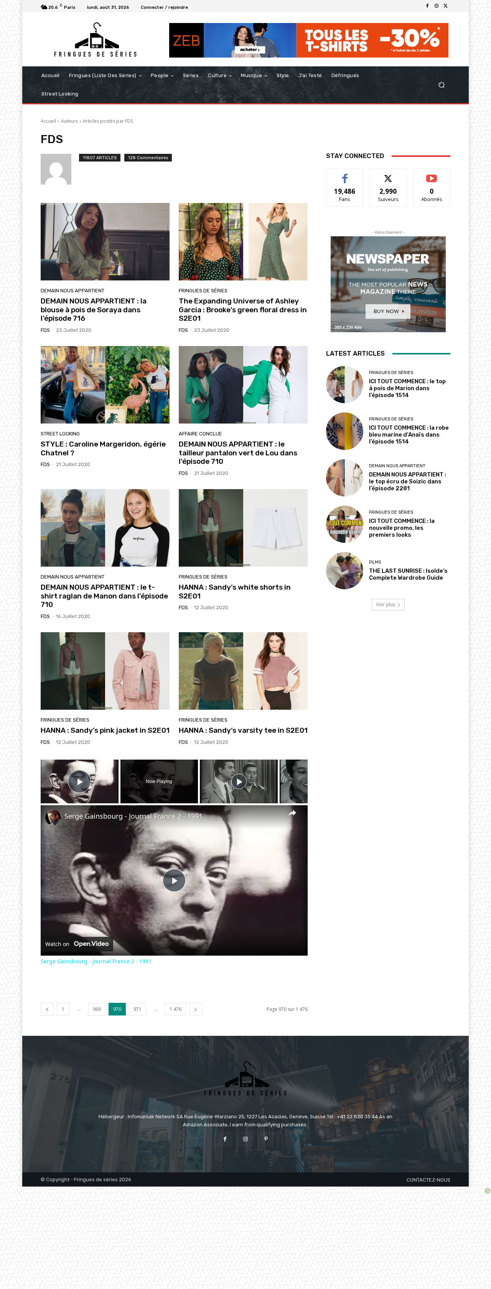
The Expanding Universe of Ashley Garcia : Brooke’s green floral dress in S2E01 (243, 310)
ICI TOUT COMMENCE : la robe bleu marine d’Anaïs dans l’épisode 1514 (409, 434)
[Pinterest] (266, 1139)
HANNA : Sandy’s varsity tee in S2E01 (243, 730)
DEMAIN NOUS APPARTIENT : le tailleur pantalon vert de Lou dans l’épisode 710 (238, 453)
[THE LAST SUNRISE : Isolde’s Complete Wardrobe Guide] (344, 570)
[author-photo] (60, 169)
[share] (292, 812)
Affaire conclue (200, 433)
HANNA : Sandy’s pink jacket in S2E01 (105, 730)
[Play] (239, 781)
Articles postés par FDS (108, 121)
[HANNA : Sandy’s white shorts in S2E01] (243, 528)
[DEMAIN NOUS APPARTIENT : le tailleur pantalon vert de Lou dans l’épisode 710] (243, 385)
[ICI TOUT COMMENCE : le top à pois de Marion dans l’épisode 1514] (344, 384)
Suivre (388, 174)
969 (97, 1009)
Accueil (48, 121)
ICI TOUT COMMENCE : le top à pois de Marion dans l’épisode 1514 (407, 388)
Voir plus (385, 604)
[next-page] (195, 1009)
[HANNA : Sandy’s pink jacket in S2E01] (105, 671)
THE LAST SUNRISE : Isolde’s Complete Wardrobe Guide (408, 574)
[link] (53, 817)
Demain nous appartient (72, 290)
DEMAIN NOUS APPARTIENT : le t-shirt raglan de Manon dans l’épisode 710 (104, 596)
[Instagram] (436, 6)
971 (137, 1009)
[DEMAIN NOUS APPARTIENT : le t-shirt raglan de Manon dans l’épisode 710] (105, 528)
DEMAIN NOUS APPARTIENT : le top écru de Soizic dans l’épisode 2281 (407, 481)
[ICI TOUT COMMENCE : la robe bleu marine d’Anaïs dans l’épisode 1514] (344, 431)
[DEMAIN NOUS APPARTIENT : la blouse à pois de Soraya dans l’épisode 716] (105, 241)
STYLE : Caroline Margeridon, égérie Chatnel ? (103, 448)
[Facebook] (427, 6)
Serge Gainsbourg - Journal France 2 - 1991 (133, 816)
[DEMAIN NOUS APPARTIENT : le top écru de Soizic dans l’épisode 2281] (344, 477)
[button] (441, 85)
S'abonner (432, 174)
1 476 (175, 1009)
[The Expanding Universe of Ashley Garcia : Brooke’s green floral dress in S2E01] (243, 241)
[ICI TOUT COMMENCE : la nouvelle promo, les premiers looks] (344, 524)
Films (375, 562)
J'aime (345, 174)
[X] (445, 6)
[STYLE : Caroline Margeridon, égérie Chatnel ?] (105, 385)
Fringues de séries (203, 290)
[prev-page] (47, 1009)
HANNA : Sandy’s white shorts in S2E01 (235, 591)
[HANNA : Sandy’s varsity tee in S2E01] (243, 671)
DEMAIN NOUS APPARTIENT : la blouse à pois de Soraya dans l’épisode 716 (94, 310)
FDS (45, 330)
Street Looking (60, 433)
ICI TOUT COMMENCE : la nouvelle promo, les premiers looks (402, 528)
